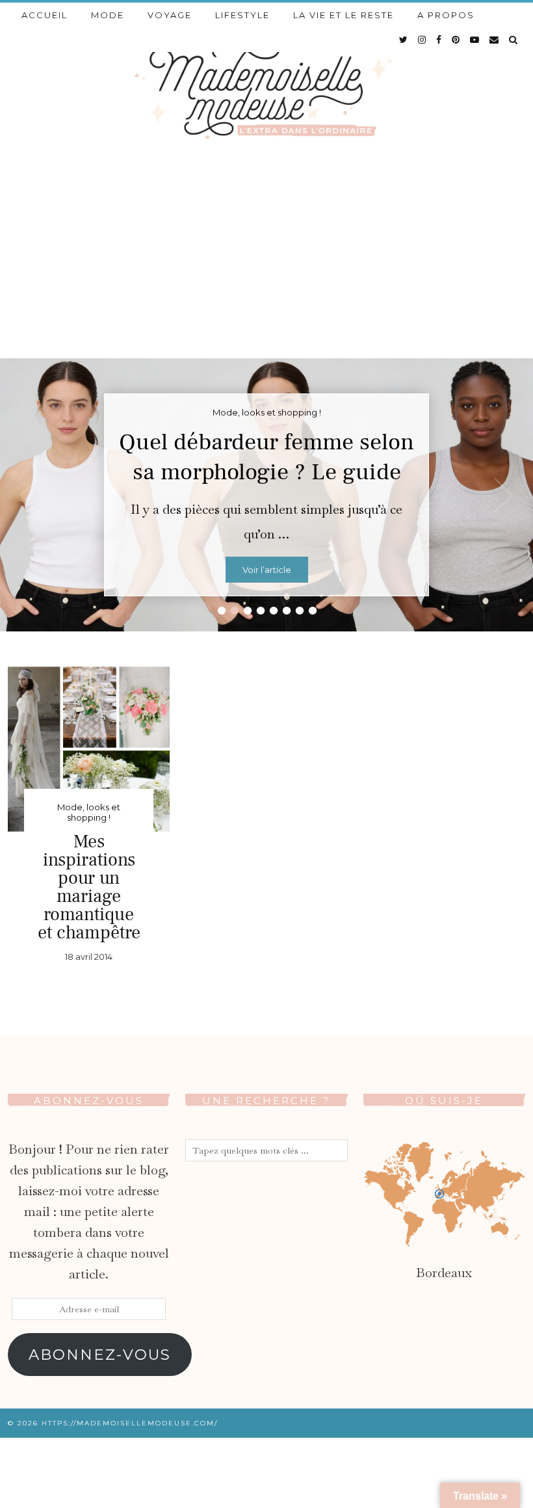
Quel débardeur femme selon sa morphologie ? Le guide (266, 457)
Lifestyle (242, 15)
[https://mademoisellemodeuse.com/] (266, 88)
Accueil (44, 15)
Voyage (170, 15)
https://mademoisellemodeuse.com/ (130, 1423)
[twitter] (404, 39)
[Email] (494, 39)
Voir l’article (266, 569)
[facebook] (439, 39)
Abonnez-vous (100, 1354)
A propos (445, 15)
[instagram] (422, 39)
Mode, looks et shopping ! (88, 812)
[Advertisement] (266, 261)
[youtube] (475, 39)
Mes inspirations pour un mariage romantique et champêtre (89, 887)
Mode (107, 15)
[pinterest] (456, 39)
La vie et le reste (343, 15)
